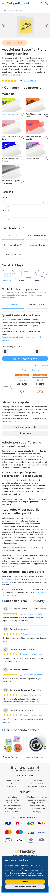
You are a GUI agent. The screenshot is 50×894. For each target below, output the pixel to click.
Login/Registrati (12, 781)
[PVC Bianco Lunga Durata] (13, 149)
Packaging (37, 811)
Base (4, 197)
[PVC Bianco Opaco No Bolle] (13, 127)
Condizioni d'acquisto (37, 786)
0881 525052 (11, 421)
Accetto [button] (25, 882)
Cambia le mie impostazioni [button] (25, 887)
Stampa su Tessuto (13, 811)
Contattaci (37, 781)
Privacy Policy (37, 783)
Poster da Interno (10, 595)
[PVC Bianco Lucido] (13, 105)
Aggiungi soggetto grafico (25, 358)
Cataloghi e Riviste (13, 809)
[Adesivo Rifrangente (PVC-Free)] (13, 172)
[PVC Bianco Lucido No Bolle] (37, 105)
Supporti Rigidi (37, 803)
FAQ (13, 783)
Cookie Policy (12, 786)
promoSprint (13, 797)
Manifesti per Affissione (37, 797)
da (30, 601)
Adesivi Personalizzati (11, 579)
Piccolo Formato (13, 803)
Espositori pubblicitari (37, 800)
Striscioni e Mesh (13, 800)
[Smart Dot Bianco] (37, 149)
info (23, 228)
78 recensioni (30, 80)
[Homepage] (18, 3)
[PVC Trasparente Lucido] (37, 127)
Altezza (5, 210)
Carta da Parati (41, 592)
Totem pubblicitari (37, 809)
